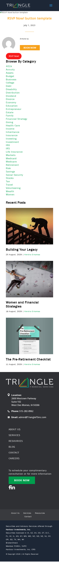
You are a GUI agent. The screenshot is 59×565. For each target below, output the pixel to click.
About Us (15, 513)
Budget (10, 76)
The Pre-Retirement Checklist (28, 359)
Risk (8, 168)
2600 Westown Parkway (23, 398)
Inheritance (12, 132)
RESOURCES (16, 441)
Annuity (10, 69)
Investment (12, 142)
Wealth (10, 191)
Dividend (11, 96)
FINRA (17, 546)
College (10, 82)
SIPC (24, 546)
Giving (9, 122)
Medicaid (11, 158)
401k (9, 66)
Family (9, 115)
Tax (8, 181)
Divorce (10, 99)
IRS (8, 148)
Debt (9, 86)
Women (10, 194)
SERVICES (14, 435)
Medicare (11, 161)
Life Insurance (14, 151)
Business (11, 79)
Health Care (13, 125)
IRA (8, 145)
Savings (10, 171)
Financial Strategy (16, 119)
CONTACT (14, 452)
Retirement (12, 165)
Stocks (10, 178)
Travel (9, 184)
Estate (9, 112)
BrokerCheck (12, 543)
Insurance (12, 135)
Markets (11, 155)
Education (12, 105)
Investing (11, 138)
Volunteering (13, 188)
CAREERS (14, 458)
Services (27, 513)
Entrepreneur (13, 109)
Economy (11, 102)
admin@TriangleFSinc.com (32, 417)
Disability (11, 89)
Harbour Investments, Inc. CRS (20, 549)
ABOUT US (14, 429)
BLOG (12, 446)
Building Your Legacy (22, 249)
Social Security (14, 174)
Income (10, 128)
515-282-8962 (26, 411)
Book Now (30, 47)
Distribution (13, 92)
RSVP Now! (14, 56)
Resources (40, 513)
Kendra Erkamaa (32, 254)
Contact (28, 516)
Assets (9, 72)
